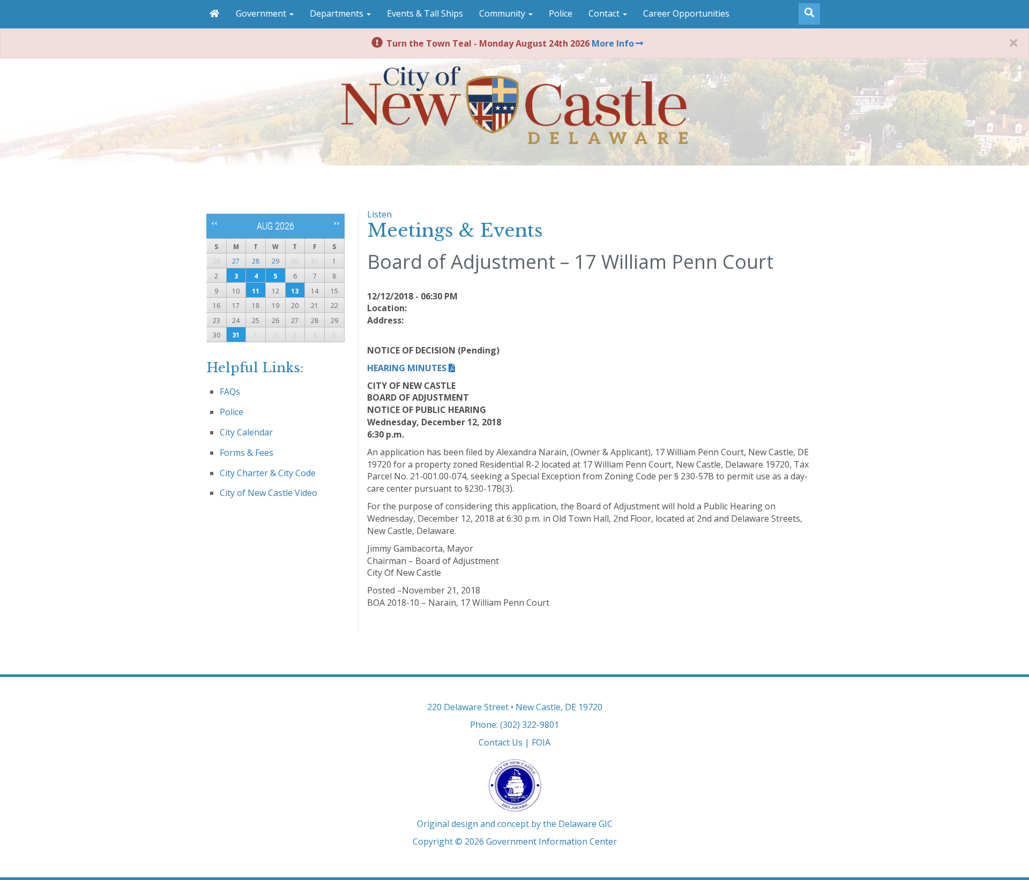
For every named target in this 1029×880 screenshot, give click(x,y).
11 (255, 291)
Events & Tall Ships (425, 13)
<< (214, 223)
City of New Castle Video (268, 493)
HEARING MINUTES (406, 368)
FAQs (230, 391)
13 (295, 291)
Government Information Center (551, 841)
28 (255, 261)
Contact (605, 13)
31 (236, 335)
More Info (613, 43)
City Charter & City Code (268, 473)
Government (262, 13)
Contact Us (501, 742)
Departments (338, 13)
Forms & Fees (246, 452)
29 (275, 261)
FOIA (541, 742)
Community (503, 13)
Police (560, 13)
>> (336, 223)
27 (236, 261)
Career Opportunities (686, 13)
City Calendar (246, 432)
